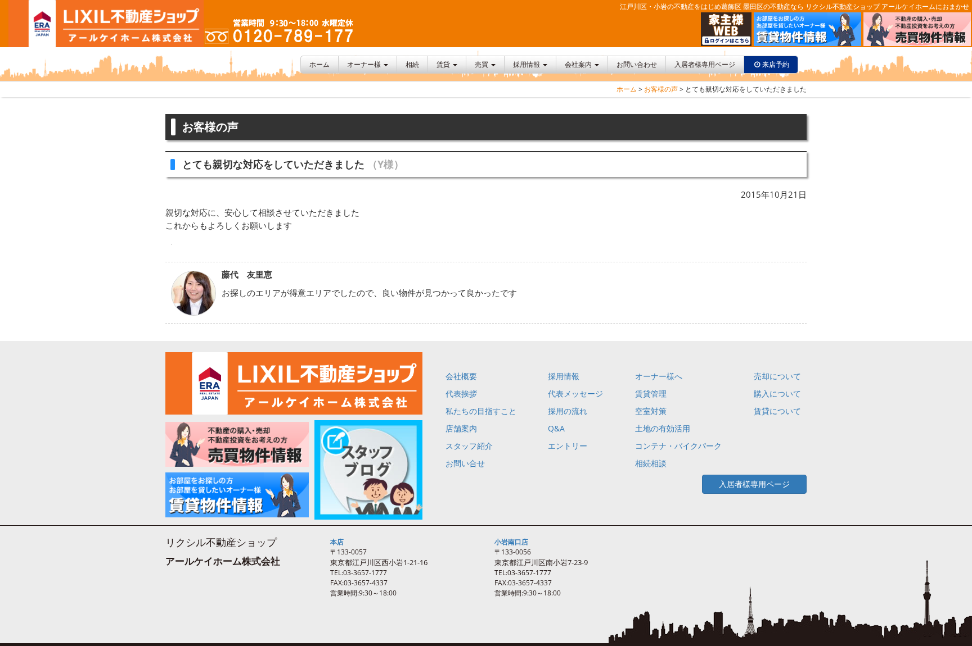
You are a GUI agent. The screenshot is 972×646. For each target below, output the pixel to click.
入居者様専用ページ (704, 64)
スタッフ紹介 (469, 445)
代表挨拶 (461, 393)
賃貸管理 (651, 393)
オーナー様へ (658, 376)
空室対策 (651, 411)
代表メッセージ (575, 393)
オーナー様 (364, 64)
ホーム (319, 64)
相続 (412, 64)
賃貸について (777, 411)
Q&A (556, 428)
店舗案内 (461, 428)
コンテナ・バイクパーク (678, 445)
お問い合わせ (636, 64)
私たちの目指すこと (481, 411)
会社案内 (579, 64)
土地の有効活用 (662, 428)
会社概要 (461, 376)
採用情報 (527, 64)
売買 (482, 64)
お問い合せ (465, 463)
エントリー (567, 445)
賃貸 (444, 64)
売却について (777, 376)
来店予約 (775, 64)
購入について (777, 393)
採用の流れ (567, 411)
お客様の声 (661, 89)
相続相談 (651, 463)
